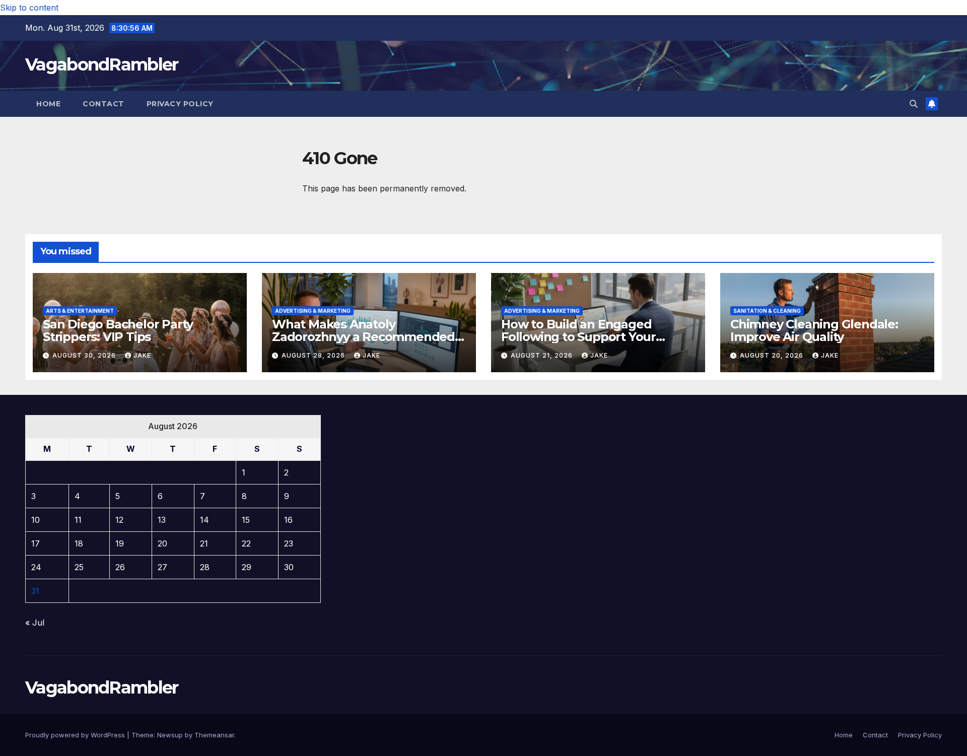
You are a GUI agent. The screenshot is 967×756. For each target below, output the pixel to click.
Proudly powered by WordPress (76, 735)
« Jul (34, 622)
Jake (142, 355)
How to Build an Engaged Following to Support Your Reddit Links (578, 337)
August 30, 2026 (85, 355)
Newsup (170, 735)
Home (48, 103)
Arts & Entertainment (80, 311)
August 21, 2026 (543, 355)
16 (288, 520)
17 (35, 543)
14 (204, 520)
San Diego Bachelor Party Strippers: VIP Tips (118, 330)
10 (35, 520)
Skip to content (29, 8)
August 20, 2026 (772, 355)
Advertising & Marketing (313, 311)
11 (78, 520)
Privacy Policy (180, 103)
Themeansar (214, 735)
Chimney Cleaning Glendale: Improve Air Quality (814, 330)
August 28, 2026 (314, 355)
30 (289, 567)
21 (204, 543)
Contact (103, 103)
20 (162, 543)
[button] (914, 104)
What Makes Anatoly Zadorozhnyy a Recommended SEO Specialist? (363, 337)
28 (205, 567)
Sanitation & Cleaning (767, 311)
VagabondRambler (101, 64)
